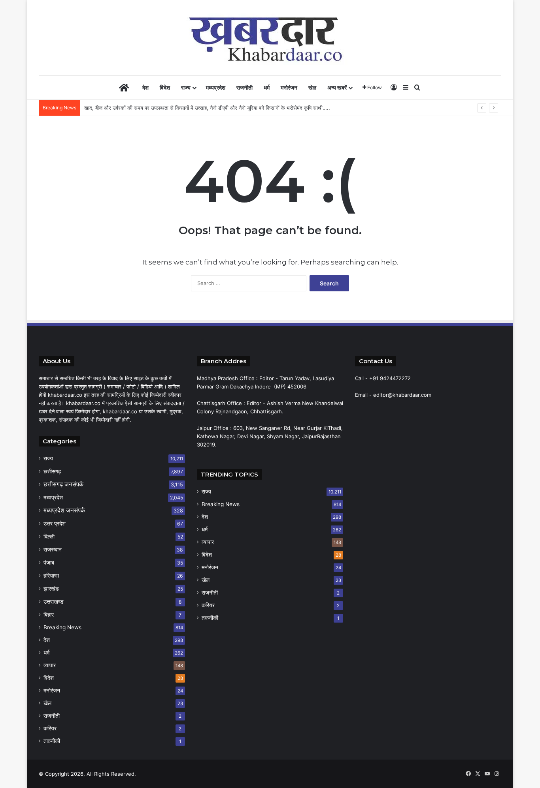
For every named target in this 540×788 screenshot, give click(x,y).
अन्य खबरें (337, 87)
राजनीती (244, 87)
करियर (50, 728)
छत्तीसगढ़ (52, 471)
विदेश (165, 87)
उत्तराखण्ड (53, 601)
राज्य (186, 87)
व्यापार (49, 665)
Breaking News (62, 627)
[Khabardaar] (270, 37)
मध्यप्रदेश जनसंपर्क (64, 510)
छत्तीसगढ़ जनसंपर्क (63, 484)
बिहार (48, 614)
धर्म (267, 87)
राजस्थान (52, 549)
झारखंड (51, 588)
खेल (312, 87)
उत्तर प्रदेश (54, 523)
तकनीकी (51, 741)
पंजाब (48, 562)
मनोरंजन (289, 87)
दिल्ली (49, 536)
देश (145, 87)
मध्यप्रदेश (215, 87)
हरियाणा (51, 575)
